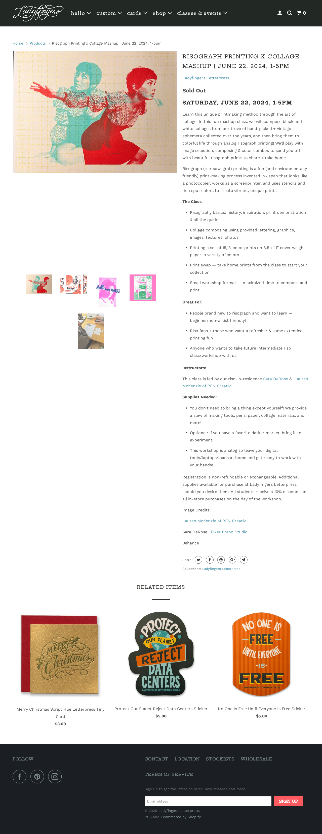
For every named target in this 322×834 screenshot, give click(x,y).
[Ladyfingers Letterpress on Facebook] (21, 776)
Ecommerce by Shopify (181, 817)
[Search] (290, 13)
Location (187, 758)
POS (148, 817)
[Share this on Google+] (231, 560)
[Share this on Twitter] (197, 560)
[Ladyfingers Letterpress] (38, 13)
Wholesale (256, 758)
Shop (160, 13)
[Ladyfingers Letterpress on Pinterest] (38, 776)
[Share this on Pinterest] (220, 560)
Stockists (220, 758)
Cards (135, 13)
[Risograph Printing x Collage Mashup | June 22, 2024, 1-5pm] (95, 112)
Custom (106, 13)
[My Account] (280, 13)
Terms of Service (169, 774)
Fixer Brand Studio (230, 532)
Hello (79, 13)
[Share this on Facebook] (209, 560)
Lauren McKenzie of (214, 520)
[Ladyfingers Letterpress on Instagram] (56, 776)
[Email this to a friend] (243, 560)
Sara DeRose (275, 378)
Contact (156, 758)
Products (38, 43)
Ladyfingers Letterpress (205, 78)
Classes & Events (200, 13)
